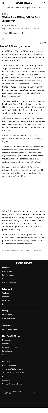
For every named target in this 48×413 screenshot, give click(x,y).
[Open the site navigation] (9, 3)
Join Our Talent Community (13, 373)
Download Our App (9, 347)
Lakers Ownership (9, 282)
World (34, 8)
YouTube (5, 293)
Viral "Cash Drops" (23, 8)
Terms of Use (7, 326)
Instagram (6, 300)
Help (4, 376)
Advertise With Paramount (12, 369)
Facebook (6, 297)
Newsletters (6, 340)
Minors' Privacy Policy (10, 329)
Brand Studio (7, 351)
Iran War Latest (8, 275)
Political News (7, 271)
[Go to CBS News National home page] (24, 3)
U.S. (3, 8)
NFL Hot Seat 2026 (9, 279)
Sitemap (5, 355)
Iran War (10, 8)
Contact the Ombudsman (12, 384)
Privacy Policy (7, 315)
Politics (41, 8)
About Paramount (9, 365)
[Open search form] (45, 3)
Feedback (6, 380)
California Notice (8, 318)
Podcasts (5, 344)
